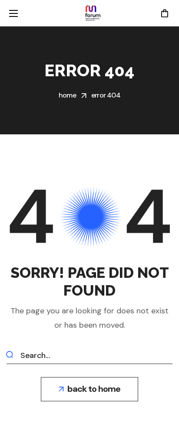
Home (67, 95)
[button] (164, 13)
